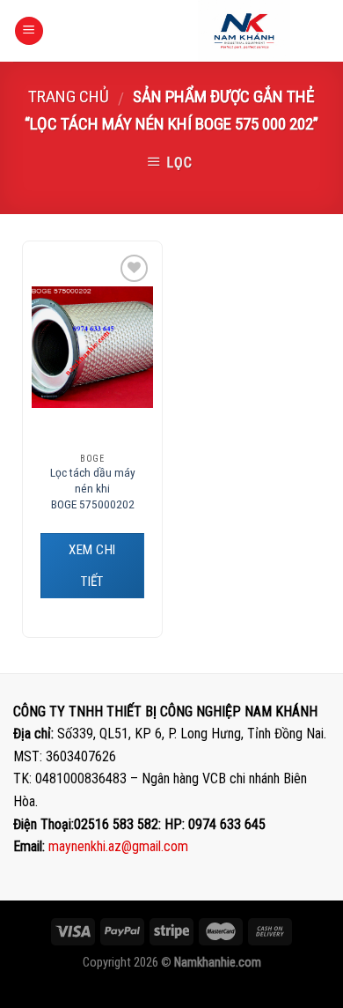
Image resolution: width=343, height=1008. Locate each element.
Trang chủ (68, 96)
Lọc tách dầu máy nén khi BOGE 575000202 (92, 487)
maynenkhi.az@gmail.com (118, 846)
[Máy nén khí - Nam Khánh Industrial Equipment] (244, 31)
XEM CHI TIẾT (92, 565)
